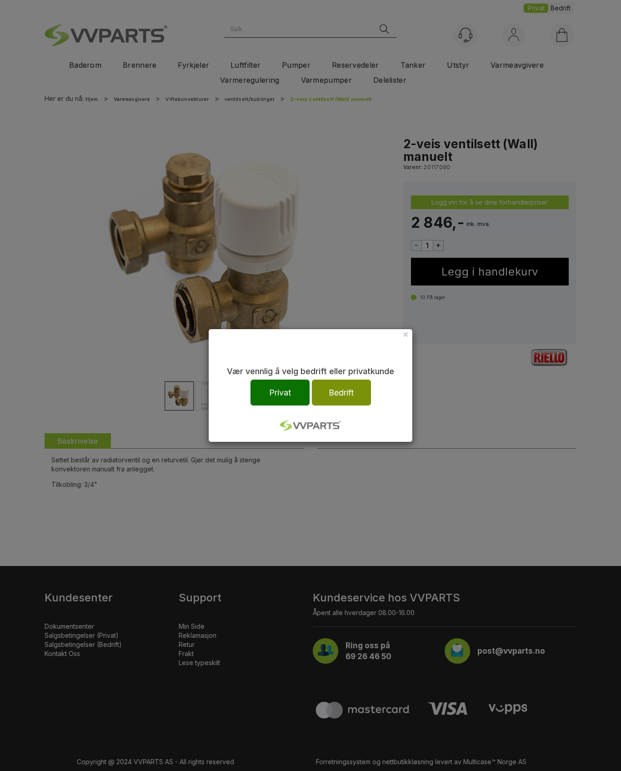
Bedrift (341, 392)
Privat (280, 392)
